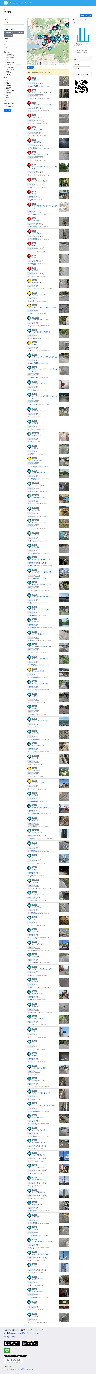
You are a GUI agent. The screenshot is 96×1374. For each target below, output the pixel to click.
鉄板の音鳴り (36, 907)
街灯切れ (35, 1266)
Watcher (30, 67)
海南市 (30, 83)
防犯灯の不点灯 (37, 832)
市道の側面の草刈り (39, 473)
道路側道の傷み (37, 460)
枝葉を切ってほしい (39, 411)
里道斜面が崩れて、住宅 (40, 320)
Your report (14, 3)
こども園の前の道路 (39, 1130)
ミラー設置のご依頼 (39, 1068)
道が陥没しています (39, 634)
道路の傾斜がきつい (39, 1118)
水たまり (35, 882)
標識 (33, 1031)
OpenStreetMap (59, 64)
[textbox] (14, 41)
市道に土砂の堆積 (38, 746)
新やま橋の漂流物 (38, 671)
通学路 (34, 870)
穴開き (34, 245)
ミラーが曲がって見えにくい (42, 808)
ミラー (34, 919)
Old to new (10, 106)
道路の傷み (36, 1217)
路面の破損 (36, 1006)
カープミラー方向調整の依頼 (42, 572)
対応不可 (9, 98)
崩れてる (35, 758)
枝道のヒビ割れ (37, 1204)
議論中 (8, 85)
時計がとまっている (39, 522)
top (5, 1333)
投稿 (7, 80)
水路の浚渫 (36, 733)
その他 (8, 74)
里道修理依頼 (36, 282)
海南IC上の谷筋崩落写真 (40, 721)
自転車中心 (10, 55)
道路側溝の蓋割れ (38, 1291)
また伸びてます (37, 1279)
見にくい (35, 1043)
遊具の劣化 (36, 510)
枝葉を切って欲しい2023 (40, 609)
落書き (8, 72)
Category (7, 52)
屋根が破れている (38, 497)
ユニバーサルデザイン (13, 65)
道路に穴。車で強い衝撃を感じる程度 (45, 357)
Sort (5, 101)
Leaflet (51, 64)
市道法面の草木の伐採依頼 (41, 332)
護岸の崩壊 (36, 770)
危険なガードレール (39, 295)
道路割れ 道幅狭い (38, 1018)
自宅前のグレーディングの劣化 (42, 92)
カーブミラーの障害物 (39, 181)
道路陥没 (35, 80)
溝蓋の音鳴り (36, 142)
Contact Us (21, 1333)
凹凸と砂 (35, 448)
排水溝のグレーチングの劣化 (42, 105)
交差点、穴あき (37, 117)
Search (7, 110)
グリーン (9, 60)
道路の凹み (36, 547)
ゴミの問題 (10, 70)
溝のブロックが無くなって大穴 (42, 969)
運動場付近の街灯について (41, 1254)
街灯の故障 (10, 67)
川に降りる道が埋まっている (42, 659)
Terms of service (33, 1333)
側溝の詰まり (36, 220)
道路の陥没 (36, 932)
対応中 (8, 88)
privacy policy (9, 1337)
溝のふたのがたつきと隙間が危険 (43, 1105)
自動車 (34, 194)
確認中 (8, 83)
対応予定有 (10, 90)
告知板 (34, 1304)
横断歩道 (35, 1056)
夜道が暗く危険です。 (39, 1142)
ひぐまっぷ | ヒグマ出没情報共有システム (18, 1369)
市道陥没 (35, 1229)
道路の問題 (10, 62)
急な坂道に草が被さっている (42, 584)
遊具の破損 (36, 535)
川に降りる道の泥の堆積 (40, 683)
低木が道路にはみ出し (39, 1080)
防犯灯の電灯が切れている (41, 559)
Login (21, 3)
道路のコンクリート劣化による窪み (44, 307)
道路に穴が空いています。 (41, 154)
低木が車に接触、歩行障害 (41, 1093)
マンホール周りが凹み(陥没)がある (44, 1242)
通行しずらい (36, 621)
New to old (10, 104)
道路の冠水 (36, 956)
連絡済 (8, 93)
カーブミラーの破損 (39, 384)
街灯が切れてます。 (39, 1155)
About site (28, 3)
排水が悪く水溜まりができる (42, 646)
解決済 (8, 95)
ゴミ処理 (35, 820)
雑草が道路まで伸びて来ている (42, 597)
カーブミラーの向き (39, 944)
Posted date (8, 29)
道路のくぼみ (36, 435)
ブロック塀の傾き (38, 894)
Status (6, 77)
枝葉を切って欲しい (39, 994)
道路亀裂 (35, 258)
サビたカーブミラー (39, 485)
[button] (69, 24)
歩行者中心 (10, 57)
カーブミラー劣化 (38, 783)
